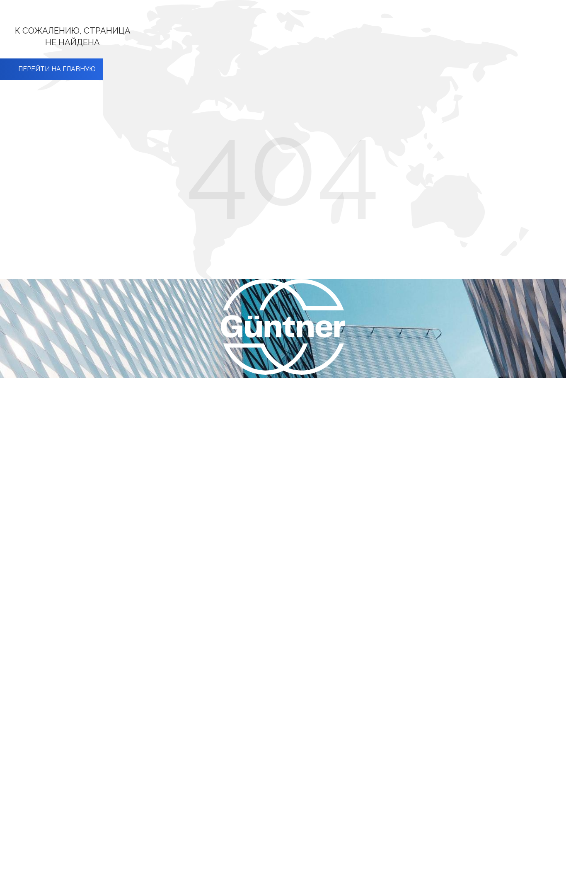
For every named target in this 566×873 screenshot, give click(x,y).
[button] (51, 69)
